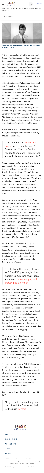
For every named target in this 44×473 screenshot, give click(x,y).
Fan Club (9, 434)
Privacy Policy (33, 459)
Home (3, 9)
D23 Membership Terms (12, 459)
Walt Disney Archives (14, 9)
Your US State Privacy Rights (12, 461)
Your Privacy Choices (28, 463)
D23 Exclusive (11, 439)
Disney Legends (28, 9)
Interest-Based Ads (15, 463)
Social (8, 454)
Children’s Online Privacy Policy (31, 461)
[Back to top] (40, 465)
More (7, 449)
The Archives (10, 444)
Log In (39, 4)
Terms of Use (24, 459)
